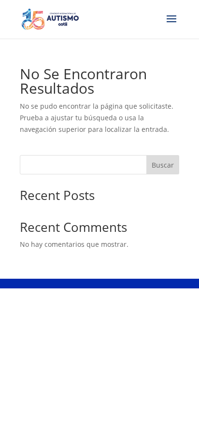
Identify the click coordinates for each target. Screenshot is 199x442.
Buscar (163, 165)
